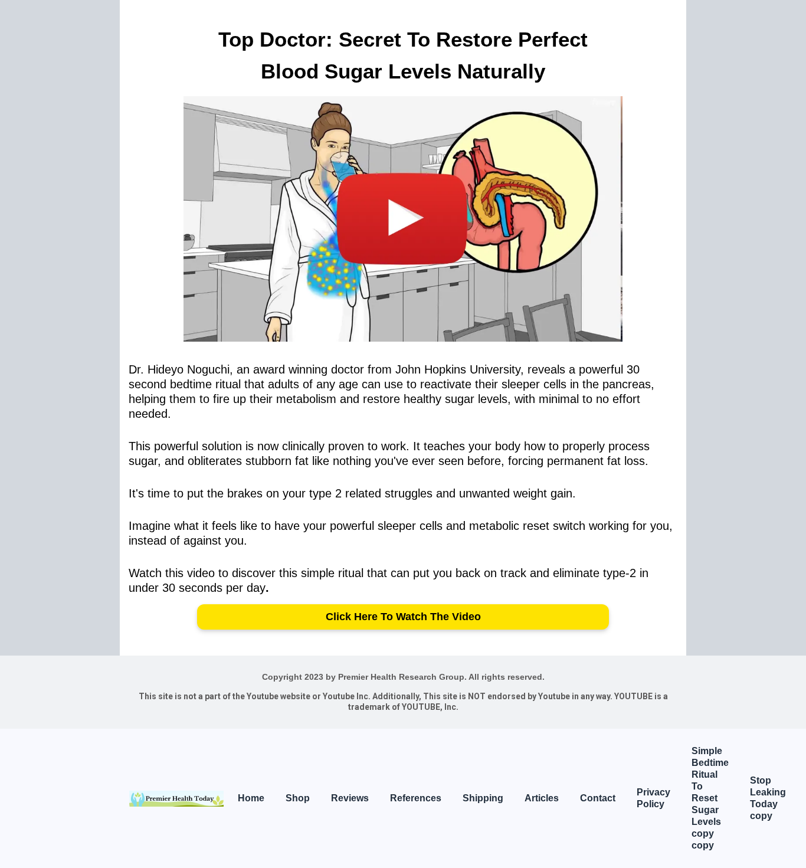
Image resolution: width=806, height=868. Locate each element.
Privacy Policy (653, 798)
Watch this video (172, 572)
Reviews (350, 798)
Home (251, 798)
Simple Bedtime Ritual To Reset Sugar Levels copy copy (710, 798)
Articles (542, 798)
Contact (597, 798)
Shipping (483, 798)
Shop (298, 798)
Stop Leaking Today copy (768, 798)
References (415, 798)
